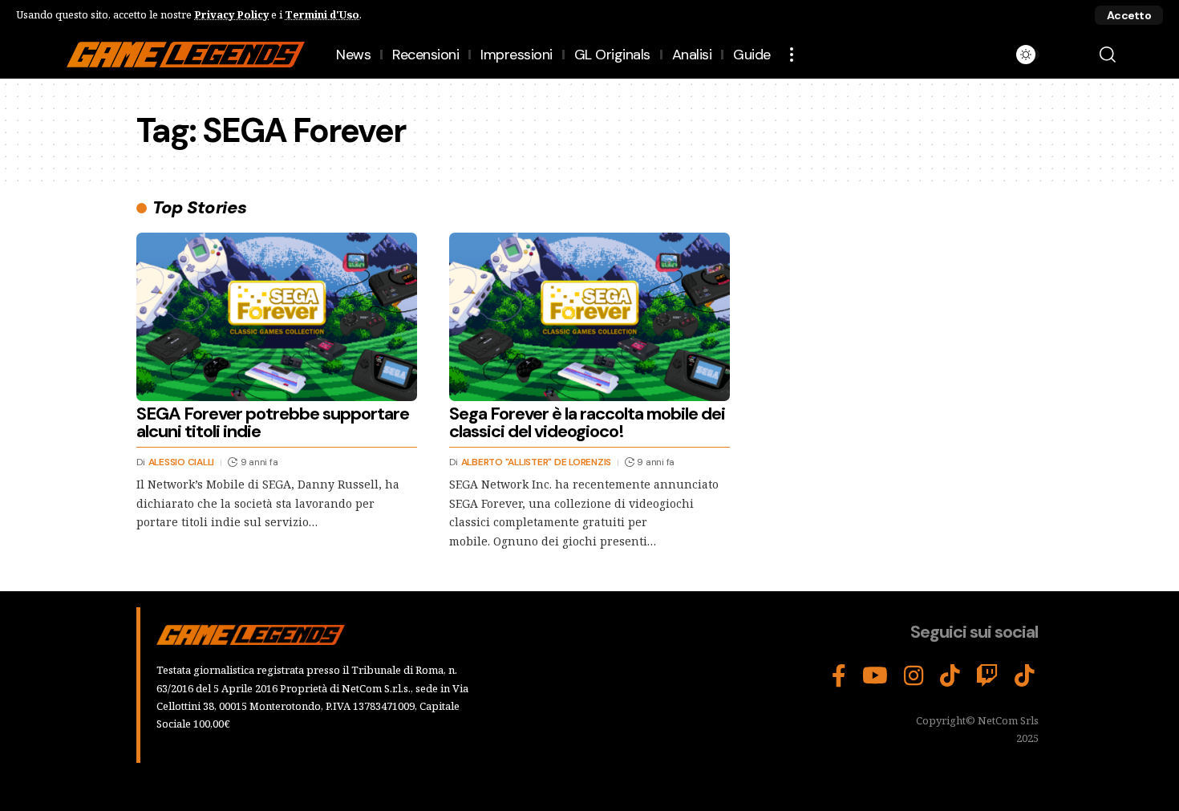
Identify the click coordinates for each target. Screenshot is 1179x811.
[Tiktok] (1025, 676)
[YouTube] (875, 676)
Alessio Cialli (181, 462)
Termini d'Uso (322, 14)
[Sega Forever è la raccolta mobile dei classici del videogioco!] (589, 317)
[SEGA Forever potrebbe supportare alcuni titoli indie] (276, 317)
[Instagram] (914, 676)
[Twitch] (987, 676)
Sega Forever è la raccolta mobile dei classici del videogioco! (587, 422)
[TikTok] (950, 676)
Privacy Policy (231, 14)
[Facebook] (839, 676)
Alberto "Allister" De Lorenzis (536, 462)
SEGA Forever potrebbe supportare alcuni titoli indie (272, 422)
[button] (1129, 15)
